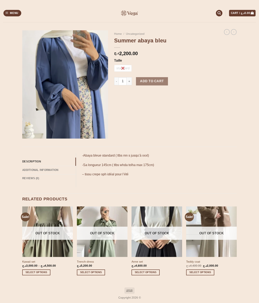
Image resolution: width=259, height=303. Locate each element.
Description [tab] (31, 161)
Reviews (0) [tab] (30, 178)
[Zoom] (28, 134)
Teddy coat (193, 261)
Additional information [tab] (40, 169)
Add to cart (152, 81)
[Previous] (22, 244)
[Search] (219, 13)
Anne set (137, 261)
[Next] (237, 244)
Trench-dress (85, 261)
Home (118, 33)
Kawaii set (28, 261)
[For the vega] (129, 13)
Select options (36, 272)
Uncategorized (135, 33)
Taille (118, 60)
